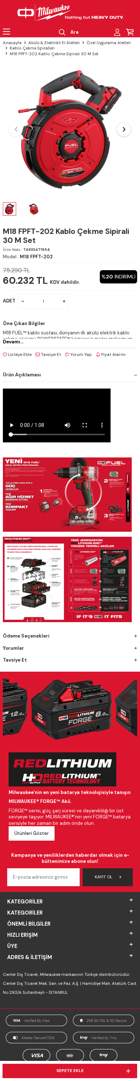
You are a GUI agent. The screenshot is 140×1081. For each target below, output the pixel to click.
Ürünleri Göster (31, 833)
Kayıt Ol (103, 877)
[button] (16, 129)
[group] (70, 129)
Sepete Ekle (70, 1070)
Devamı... (13, 342)
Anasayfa (12, 43)
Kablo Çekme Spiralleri (32, 48)
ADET (9, 301)
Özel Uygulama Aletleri (109, 43)
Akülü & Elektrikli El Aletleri (54, 43)
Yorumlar (13, 648)
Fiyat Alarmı (113, 354)
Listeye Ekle (19, 354)
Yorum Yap (80, 354)
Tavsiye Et (50, 354)
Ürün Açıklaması (22, 375)
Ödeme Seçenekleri (26, 636)
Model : (28, 257)
